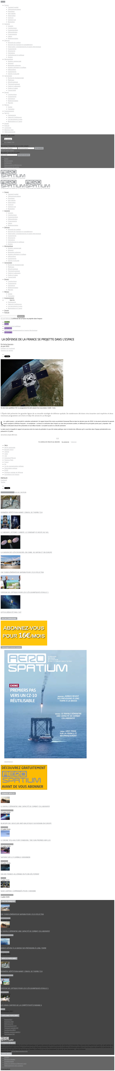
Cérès (6, 454)
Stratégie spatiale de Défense (13, 472)
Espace (6, 5)
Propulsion (11, 11)
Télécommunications (14, 9)
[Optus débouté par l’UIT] (10, 608)
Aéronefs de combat (14, 42)
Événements (12, 115)
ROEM (6, 470)
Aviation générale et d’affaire (17, 67)
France (6, 462)
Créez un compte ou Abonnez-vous (13, 165)
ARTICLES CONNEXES (7, 492)
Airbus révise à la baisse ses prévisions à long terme (23, 948)
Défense (7, 40)
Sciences (10, 18)
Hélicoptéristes (12, 32)
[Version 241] (45, 758)
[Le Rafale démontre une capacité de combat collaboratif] (5, 802)
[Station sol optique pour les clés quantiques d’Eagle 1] (10, 588)
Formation (11, 109)
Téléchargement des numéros (11, 167)
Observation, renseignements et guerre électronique (24, 47)
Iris (5, 464)
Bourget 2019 (8, 449)
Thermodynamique (14, 84)
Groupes (10, 26)
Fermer (3, 2)
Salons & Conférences (15, 117)
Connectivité (12, 90)
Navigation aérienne (14, 65)
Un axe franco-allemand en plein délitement (20, 874)
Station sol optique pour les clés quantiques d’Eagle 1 (25, 592)
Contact (6, 158)
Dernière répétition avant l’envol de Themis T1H (21, 512)
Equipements (12, 49)
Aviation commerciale (14, 61)
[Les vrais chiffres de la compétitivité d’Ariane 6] (5, 1001)
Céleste (6, 452)
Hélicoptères (12, 69)
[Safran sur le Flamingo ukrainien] (5, 853)
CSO (5, 456)
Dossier (6, 123)
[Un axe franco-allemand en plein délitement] (5, 870)
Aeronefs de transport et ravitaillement (20, 45)
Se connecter (8, 139)
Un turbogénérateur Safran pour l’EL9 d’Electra (22, 572)
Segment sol (12, 20)
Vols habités (12, 13)
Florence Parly (8, 460)
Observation (12, 16)
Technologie (8, 76)
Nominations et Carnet (15, 121)
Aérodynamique (13, 82)
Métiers (6, 105)
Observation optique (10, 468)
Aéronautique (8, 59)
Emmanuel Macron (10, 458)
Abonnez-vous (8, 130)
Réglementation (13, 38)
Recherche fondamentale (16, 78)
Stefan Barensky (8, 344)
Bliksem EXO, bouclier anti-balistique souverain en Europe (26, 823)
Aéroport (10, 63)
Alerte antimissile (9, 447)
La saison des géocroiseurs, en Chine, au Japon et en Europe (26, 552)
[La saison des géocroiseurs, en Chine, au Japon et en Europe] (10, 548)
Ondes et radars (13, 88)
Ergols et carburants (14, 86)
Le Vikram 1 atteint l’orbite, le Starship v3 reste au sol (25, 532)
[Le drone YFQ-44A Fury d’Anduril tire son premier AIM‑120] (5, 836)
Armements (11, 51)
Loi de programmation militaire (14, 466)
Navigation (11, 22)
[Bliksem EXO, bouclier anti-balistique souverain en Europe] (5, 819)
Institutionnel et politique (16, 55)
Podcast (6, 126)
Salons (10, 36)
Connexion (7, 128)
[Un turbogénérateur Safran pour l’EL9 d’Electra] (10, 568)
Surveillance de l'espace (11, 474)
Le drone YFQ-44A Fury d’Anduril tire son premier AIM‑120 (26, 840)
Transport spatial (13, 7)
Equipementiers (13, 30)
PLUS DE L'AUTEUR (20, 492)
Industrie (7, 24)
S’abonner (74, 442)
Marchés (10, 103)
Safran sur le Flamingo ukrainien (15, 857)
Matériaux (11, 80)
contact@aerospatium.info (19, 1051)
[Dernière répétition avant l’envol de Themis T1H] (10, 508)
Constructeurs (12, 28)
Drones (6, 92)
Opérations (11, 53)
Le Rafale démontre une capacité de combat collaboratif (25, 806)
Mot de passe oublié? (7, 150)
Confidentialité (8, 163)
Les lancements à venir (15, 119)
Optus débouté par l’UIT (11, 612)
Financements (12, 34)
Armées (10, 57)
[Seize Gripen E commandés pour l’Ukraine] (5, 887)
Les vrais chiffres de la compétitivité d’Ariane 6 (21, 1005)
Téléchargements (9, 132)
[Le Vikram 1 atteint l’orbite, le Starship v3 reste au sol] (10, 528)
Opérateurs (11, 99)
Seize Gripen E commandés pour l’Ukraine (18, 891)
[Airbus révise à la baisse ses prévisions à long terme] (5, 944)
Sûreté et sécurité (13, 74)
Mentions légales (8, 161)
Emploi (10, 107)
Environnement (9, 111)
